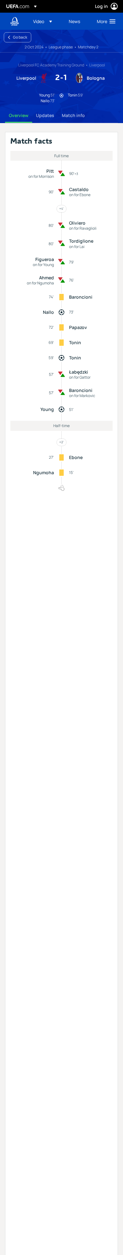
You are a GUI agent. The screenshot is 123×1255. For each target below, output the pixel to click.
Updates (45, 115)
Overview (18, 115)
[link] (74, 21)
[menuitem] (45, 21)
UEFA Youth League (14, 21)
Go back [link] (20, 37)
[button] (42, 21)
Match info (73, 115)
